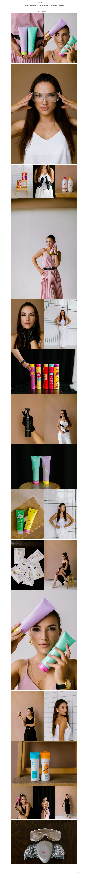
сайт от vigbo (44, 875)
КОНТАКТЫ (61, 5)
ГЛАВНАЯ (26, 5)
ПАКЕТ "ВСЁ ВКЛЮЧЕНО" (44, 5)
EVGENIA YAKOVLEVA (44, 2)
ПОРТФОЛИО (33, 5)
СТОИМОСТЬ (54, 5)
